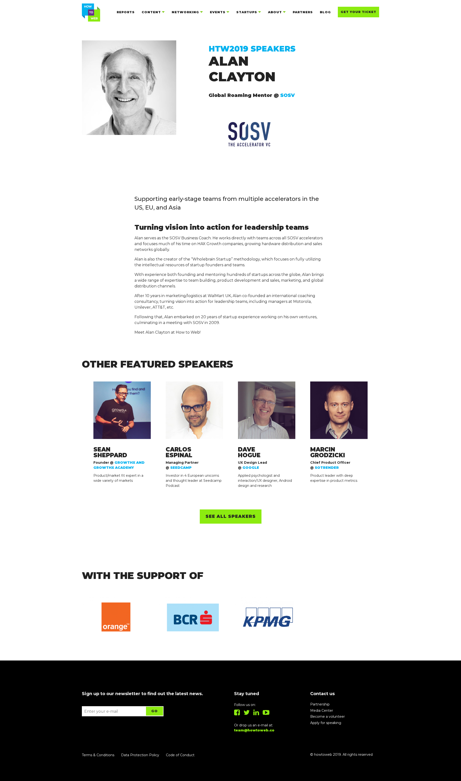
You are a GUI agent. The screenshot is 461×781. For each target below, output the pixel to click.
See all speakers (231, 516)
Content (151, 12)
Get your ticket (358, 12)
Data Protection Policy (140, 755)
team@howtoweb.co (254, 730)
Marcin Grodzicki (327, 452)
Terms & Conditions (98, 755)
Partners (303, 12)
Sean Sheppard (110, 452)
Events (217, 12)
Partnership (320, 704)
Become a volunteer (327, 716)
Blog (325, 12)
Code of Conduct (180, 755)
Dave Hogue (249, 452)
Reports (126, 12)
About (275, 12)
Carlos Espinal (179, 452)
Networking (185, 12)
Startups (246, 12)
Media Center (321, 710)
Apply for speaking (325, 723)
